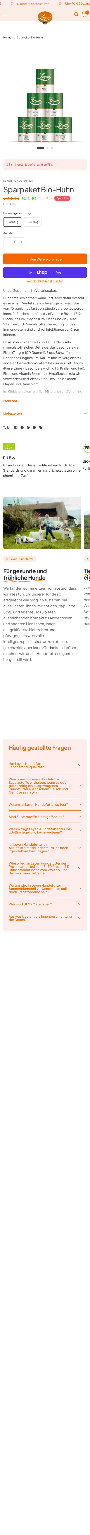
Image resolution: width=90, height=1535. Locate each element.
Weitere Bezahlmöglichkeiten (45, 281)
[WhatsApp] (34, 427)
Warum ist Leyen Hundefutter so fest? (38, 804)
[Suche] (76, 14)
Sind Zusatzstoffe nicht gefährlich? (36, 816)
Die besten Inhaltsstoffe (30, 3)
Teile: (7, 427)
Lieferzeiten (12, 413)
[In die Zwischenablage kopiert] (40, 427)
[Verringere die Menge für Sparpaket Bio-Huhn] (6, 242)
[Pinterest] (28, 427)
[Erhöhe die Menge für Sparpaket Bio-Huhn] (21, 242)
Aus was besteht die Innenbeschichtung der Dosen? (40, 918)
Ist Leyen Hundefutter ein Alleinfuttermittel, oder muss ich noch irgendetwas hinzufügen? (38, 847)
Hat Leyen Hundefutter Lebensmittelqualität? (27, 765)
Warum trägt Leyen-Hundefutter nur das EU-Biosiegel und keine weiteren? (40, 830)
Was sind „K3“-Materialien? (30, 904)
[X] (22, 427)
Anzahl (8, 233)
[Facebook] (16, 427)
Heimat (7, 37)
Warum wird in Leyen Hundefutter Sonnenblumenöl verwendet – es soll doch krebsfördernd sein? (38, 888)
